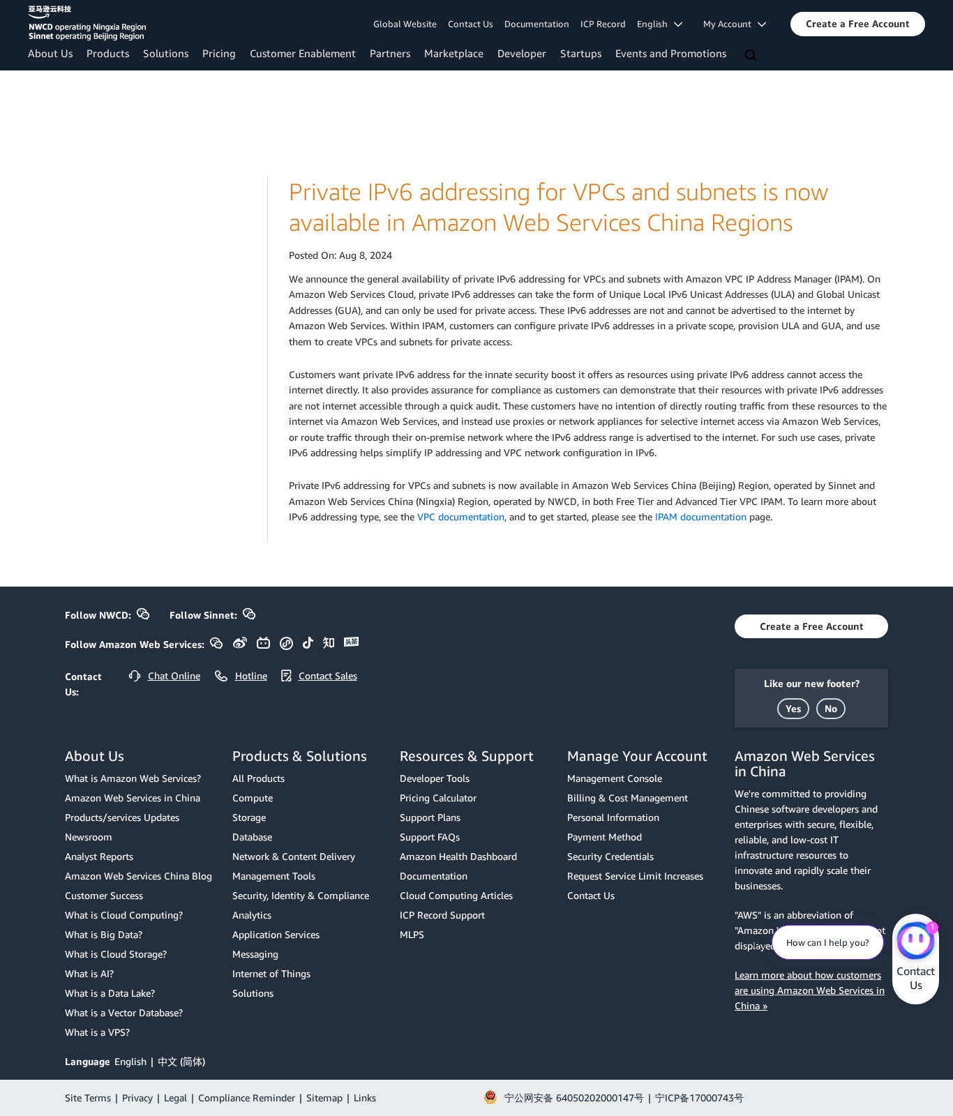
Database (252, 837)
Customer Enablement (303, 53)
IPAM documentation (700, 516)
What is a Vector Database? (124, 1012)
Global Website (405, 23)
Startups (580, 53)
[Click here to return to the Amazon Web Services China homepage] (87, 23)
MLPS (412, 934)
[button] (857, 24)
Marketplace (453, 53)
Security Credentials (610, 856)
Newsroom (88, 837)
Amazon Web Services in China (132, 798)
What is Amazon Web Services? (133, 778)
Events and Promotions (670, 53)
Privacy (137, 1097)
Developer (521, 53)
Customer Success (104, 895)
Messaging (255, 954)
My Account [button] (730, 23)
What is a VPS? (97, 1032)
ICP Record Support (442, 915)
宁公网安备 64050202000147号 (574, 1097)
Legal (175, 1097)
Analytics (251, 915)
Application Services (276, 934)
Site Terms (88, 1097)
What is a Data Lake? (110, 993)
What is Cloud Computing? (124, 915)
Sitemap (324, 1097)
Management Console (614, 778)
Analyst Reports (99, 856)
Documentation (536, 23)
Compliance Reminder (246, 1097)
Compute (252, 798)
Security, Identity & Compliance (300, 895)
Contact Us (470, 23)
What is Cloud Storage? (116, 954)
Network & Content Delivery (293, 856)
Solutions (165, 53)
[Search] (752, 56)
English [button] (655, 23)
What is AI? (89, 973)
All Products (258, 778)
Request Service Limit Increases (635, 876)
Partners (390, 53)
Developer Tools (435, 778)
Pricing (219, 53)
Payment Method (604, 837)
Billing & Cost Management (627, 798)
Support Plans (430, 817)
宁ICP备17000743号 (699, 1097)
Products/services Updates (122, 817)
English (130, 1061)
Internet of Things (271, 973)
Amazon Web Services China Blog (138, 876)
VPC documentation (460, 516)
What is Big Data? (103, 934)
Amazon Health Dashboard (458, 856)
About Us (50, 53)
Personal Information (613, 817)
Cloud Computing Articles (456, 895)
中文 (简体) (181, 1061)
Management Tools (273, 876)
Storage (249, 817)
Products (108, 53)
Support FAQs (430, 837)
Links (365, 1097)
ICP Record (603, 23)
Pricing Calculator (438, 798)
